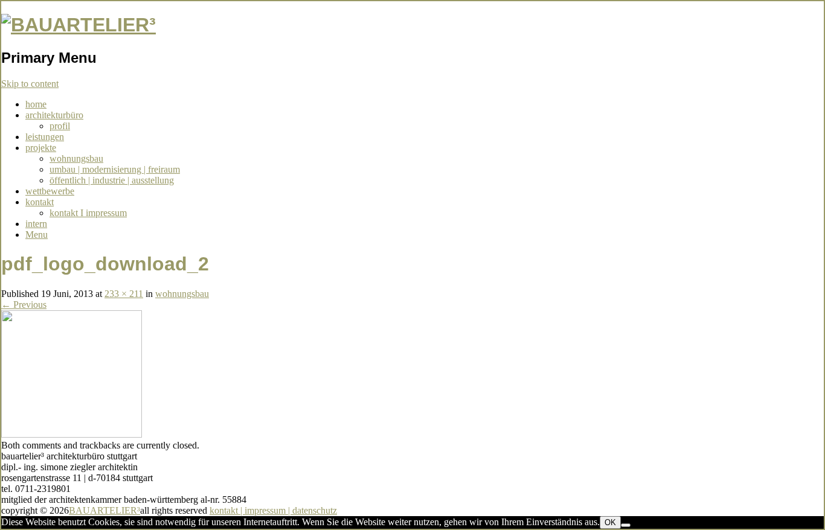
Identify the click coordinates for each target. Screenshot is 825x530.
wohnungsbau (76, 158)
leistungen (44, 137)
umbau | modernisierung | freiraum (115, 169)
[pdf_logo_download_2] (71, 434)
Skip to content (30, 83)
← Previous (24, 304)
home (36, 104)
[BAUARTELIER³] (78, 25)
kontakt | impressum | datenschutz (273, 510)
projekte (40, 147)
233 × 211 (123, 294)
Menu (36, 234)
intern (36, 224)
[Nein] (626, 525)
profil (60, 126)
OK (610, 522)
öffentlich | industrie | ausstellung (112, 180)
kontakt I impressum (88, 213)
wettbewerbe (49, 191)
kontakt (39, 202)
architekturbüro (54, 115)
